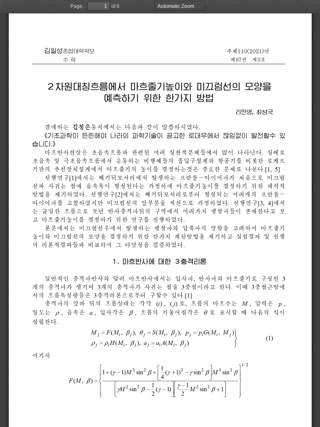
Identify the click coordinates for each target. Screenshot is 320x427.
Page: (77, 6)
